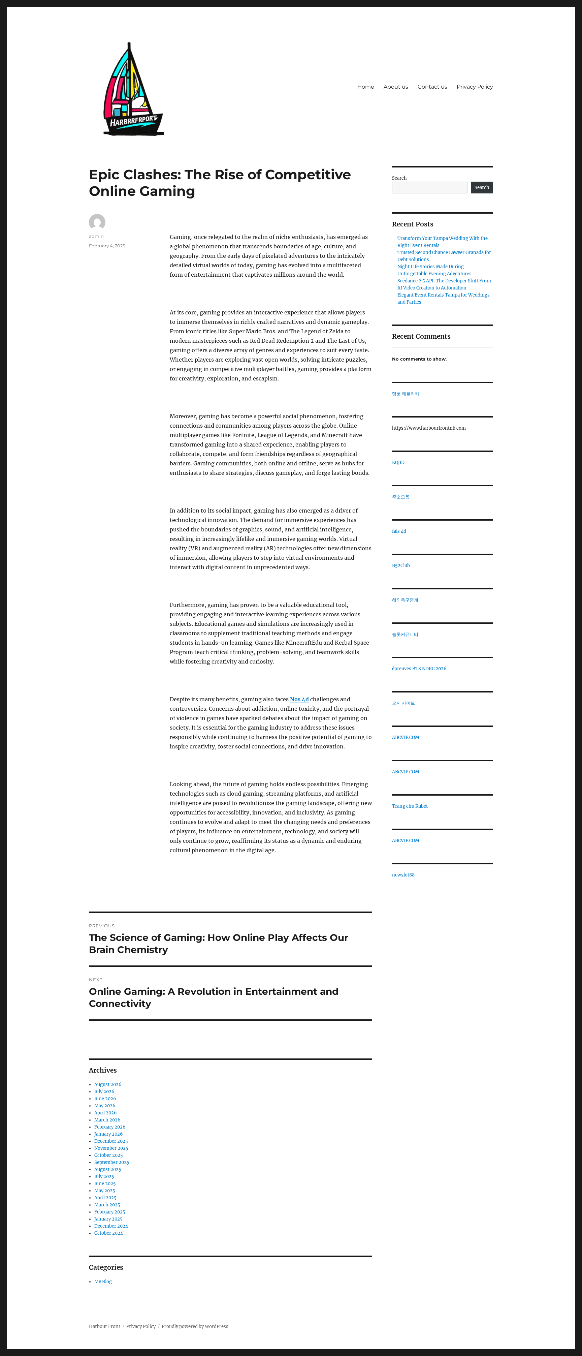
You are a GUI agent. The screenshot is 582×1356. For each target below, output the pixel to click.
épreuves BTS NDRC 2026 (419, 669)
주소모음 (401, 497)
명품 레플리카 (405, 394)
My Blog (103, 1282)
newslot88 (403, 875)
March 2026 (107, 1120)
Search (399, 178)
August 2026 (108, 1084)
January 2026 (108, 1134)
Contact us (432, 87)
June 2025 (105, 1183)
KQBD (398, 462)
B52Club (401, 565)
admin (96, 236)
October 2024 (108, 1233)
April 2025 (105, 1198)
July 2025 (104, 1176)
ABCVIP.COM (405, 737)
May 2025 (104, 1191)
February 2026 (110, 1127)
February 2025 (109, 1212)
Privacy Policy (475, 87)
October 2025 (108, 1155)
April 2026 (105, 1113)
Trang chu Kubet (410, 806)
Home (365, 87)
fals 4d (399, 531)
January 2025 (108, 1219)
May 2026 (105, 1106)
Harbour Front (104, 1326)
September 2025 (111, 1162)
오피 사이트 (403, 703)
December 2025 (111, 1141)
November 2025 (111, 1148)
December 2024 (111, 1226)
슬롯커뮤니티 (405, 634)
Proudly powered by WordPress (195, 1326)
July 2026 (104, 1092)
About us (396, 87)
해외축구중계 (405, 600)
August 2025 (107, 1169)
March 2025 (107, 1205)
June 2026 (105, 1099)
